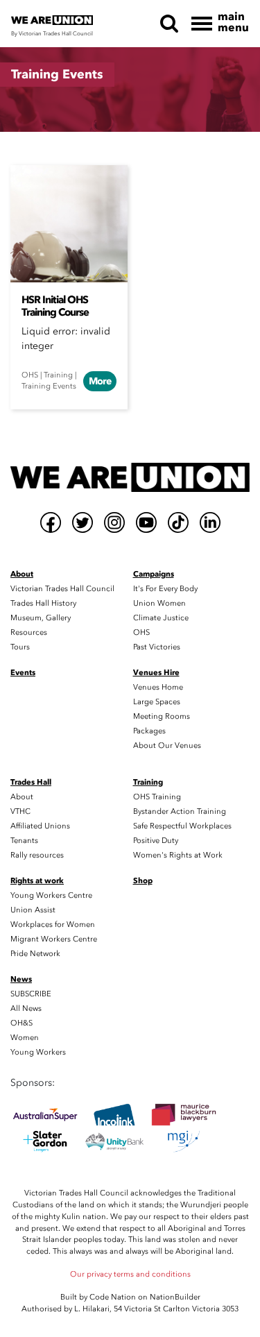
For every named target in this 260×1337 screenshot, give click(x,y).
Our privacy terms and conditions (130, 1274)
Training (58, 375)
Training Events (48, 386)
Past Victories (156, 647)
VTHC (20, 811)
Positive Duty (155, 840)
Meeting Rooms (161, 716)
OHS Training (157, 797)
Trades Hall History (43, 603)
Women (24, 1037)
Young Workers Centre (51, 895)
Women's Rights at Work (178, 855)
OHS (29, 375)
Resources (28, 632)
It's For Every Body (165, 589)
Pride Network (35, 953)
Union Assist (32, 910)
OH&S (21, 1023)
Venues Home (158, 687)
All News (26, 1008)
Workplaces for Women (52, 924)
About (21, 797)
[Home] (130, 477)
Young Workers (38, 1052)
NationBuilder (175, 1297)
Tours (20, 647)
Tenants (24, 840)
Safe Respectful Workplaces (182, 826)
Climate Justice (161, 618)
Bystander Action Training (179, 811)
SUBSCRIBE (30, 994)
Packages (149, 731)
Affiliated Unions (40, 826)
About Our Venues (167, 745)
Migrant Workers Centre (53, 939)
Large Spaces (156, 702)
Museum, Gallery (40, 618)
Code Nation (112, 1297)
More (100, 381)
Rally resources (37, 855)
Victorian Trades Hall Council (62, 589)
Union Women (159, 603)
